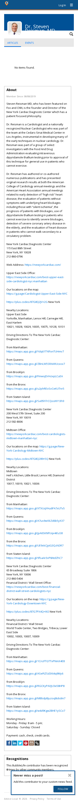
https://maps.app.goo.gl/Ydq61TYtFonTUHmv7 (35, 351)
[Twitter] (20, 744)
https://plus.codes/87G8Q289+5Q (27, 459)
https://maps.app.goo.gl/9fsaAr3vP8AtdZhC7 (34, 558)
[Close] (69, 775)
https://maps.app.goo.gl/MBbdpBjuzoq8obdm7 (35, 698)
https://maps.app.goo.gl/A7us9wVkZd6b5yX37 (35, 521)
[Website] (37, 744)
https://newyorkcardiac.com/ (43, 265)
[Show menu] (70, 5)
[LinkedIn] (14, 744)
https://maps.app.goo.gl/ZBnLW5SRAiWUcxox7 (35, 364)
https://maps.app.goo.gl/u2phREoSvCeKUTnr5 (35, 388)
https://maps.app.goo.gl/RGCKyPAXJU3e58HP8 (35, 686)
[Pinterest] (25, 744)
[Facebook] (8, 744)
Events (29, 43)
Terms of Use (54, 798)
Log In (62, 5)
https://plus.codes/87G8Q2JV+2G (27, 302)
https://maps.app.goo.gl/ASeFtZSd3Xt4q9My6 (34, 673)
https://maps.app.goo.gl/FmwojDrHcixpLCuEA (34, 376)
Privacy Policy (37, 798)
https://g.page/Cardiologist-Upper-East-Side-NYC (36, 293)
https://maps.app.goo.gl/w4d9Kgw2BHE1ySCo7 (35, 711)
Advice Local (11, 798)
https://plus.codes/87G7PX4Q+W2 (27, 611)
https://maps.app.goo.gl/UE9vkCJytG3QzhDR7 (34, 545)
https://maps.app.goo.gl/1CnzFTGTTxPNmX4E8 (35, 661)
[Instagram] (31, 744)
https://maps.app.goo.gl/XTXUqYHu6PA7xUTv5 (35, 508)
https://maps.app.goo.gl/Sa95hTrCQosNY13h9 (35, 401)
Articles (12, 43)
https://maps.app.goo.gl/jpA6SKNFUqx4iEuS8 (34, 533)
